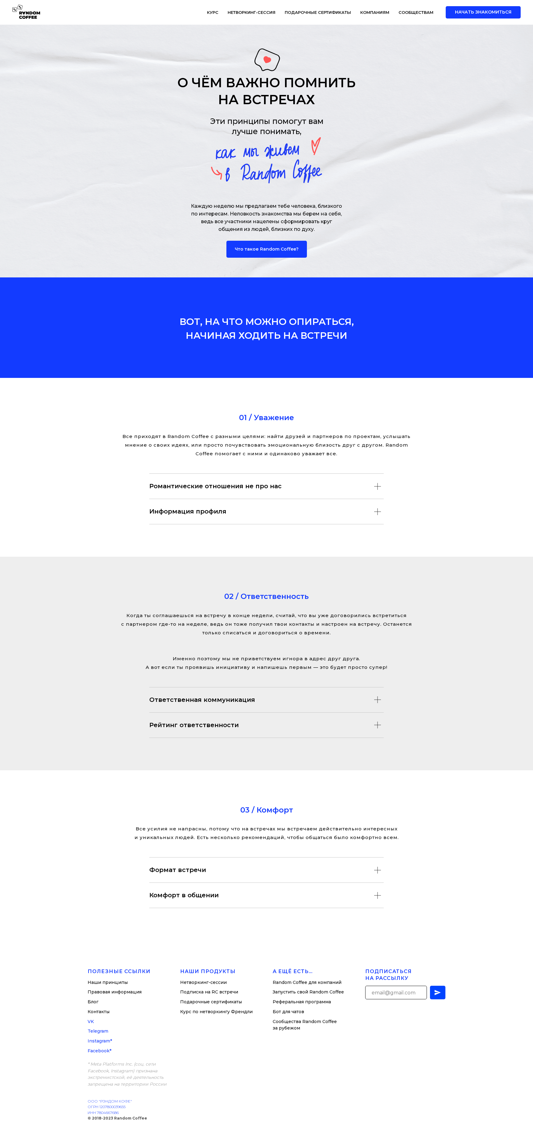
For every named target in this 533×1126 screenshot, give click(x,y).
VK (91, 1021)
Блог (93, 1002)
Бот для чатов (288, 1011)
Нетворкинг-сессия (251, 12)
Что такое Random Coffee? (267, 249)
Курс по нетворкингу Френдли (216, 1011)
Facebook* (99, 1051)
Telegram (98, 1031)
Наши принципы (108, 982)
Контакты (98, 1011)
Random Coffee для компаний (307, 982)
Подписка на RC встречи (209, 992)
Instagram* (100, 1041)
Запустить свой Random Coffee (308, 992)
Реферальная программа (302, 1002)
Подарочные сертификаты (318, 12)
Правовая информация (115, 992)
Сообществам (416, 12)
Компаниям (374, 12)
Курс (212, 12)
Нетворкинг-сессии (203, 982)
